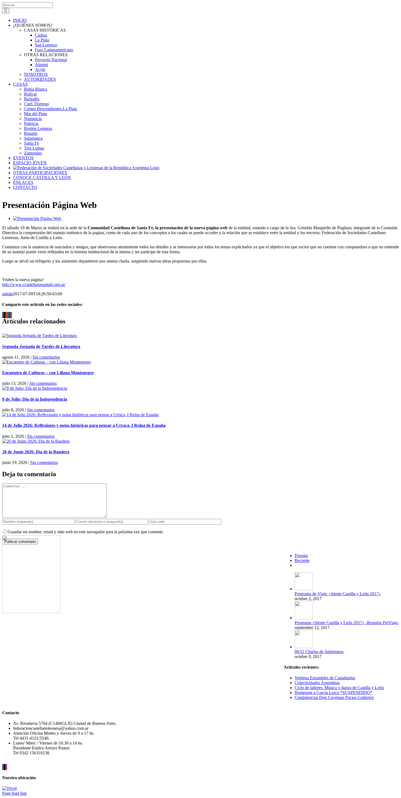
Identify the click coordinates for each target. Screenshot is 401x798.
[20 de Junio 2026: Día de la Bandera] (36, 441)
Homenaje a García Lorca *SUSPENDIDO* (333, 692)
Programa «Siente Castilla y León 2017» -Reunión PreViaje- (347, 622)
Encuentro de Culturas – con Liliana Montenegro (48, 372)
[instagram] (6, 767)
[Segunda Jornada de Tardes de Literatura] (39, 335)
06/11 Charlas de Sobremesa (319, 651)
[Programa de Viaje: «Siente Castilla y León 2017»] (304, 588)
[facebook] (3, 767)
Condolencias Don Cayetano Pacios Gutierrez (334, 697)
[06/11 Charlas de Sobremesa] (304, 646)
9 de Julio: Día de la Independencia (34, 399)
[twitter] (4, 767)
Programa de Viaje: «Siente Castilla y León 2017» (338, 593)
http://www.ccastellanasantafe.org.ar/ (33, 284)
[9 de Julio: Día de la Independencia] (34, 388)
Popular (301, 555)
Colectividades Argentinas (317, 682)
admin (7, 293)
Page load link (14, 793)
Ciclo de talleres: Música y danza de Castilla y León (339, 687)
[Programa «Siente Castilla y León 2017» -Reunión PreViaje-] (304, 617)
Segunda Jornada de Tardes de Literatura (41, 346)
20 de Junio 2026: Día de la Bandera (35, 451)
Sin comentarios (46, 357)
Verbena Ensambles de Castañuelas (325, 677)
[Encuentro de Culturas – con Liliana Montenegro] (46, 362)
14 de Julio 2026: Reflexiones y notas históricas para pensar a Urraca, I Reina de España (84, 425)
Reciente (302, 560)
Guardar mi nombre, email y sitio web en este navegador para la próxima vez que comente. (86, 531)
